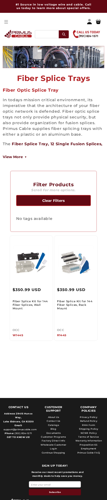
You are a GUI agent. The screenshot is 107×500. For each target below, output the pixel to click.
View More (13, 157)
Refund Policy (88, 421)
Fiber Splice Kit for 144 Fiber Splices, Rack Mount (74, 305)
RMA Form (88, 425)
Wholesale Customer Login (53, 446)
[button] (6, 22)
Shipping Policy (88, 429)
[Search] (64, 34)
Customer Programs (53, 436)
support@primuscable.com (19, 429)
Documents (53, 433)
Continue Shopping (53, 452)
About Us (53, 417)
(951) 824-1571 (23, 433)
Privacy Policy (88, 417)
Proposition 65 (88, 444)
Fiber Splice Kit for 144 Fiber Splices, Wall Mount (30, 305)
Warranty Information (88, 440)
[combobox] (52, 34)
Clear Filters (53, 200)
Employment (88, 448)
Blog (53, 429)
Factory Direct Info (53, 440)
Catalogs (53, 425)
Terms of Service (88, 436)
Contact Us (53, 421)
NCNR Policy (89, 433)
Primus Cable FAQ (88, 452)
